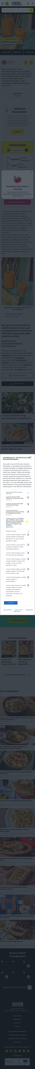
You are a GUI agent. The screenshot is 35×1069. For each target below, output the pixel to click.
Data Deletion (8, 610)
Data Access (18, 610)
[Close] (31, 458)
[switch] (27, 497)
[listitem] (17, 492)
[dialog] (17, 534)
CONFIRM (11, 602)
